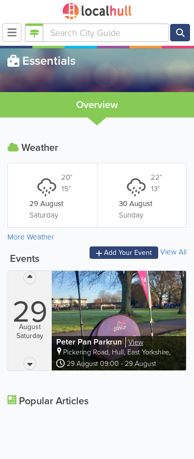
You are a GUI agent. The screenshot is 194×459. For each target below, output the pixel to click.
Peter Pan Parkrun (90, 341)
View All (173, 252)
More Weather (30, 236)
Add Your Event (127, 252)
